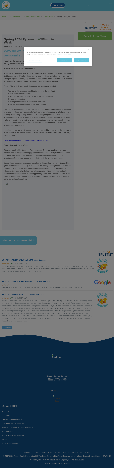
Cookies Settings (34, 60)
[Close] (88, 49)
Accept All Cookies (81, 60)
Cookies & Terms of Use (64, 54)
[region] (58, 56)
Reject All (64, 60)
